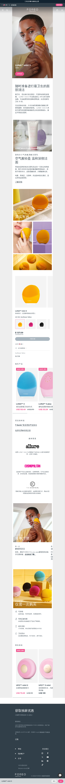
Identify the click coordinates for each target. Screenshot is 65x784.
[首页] (32, 10)
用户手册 (17, 356)
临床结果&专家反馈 (23, 430)
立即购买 (19, 74)
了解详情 (18, 182)
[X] (42, 757)
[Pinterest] (48, 761)
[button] (60, 775)
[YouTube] (48, 757)
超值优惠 (59, 5)
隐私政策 (42, 732)
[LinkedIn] (42, 761)
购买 (61, 781)
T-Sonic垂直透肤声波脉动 (26, 425)
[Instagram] (42, 753)
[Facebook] (48, 753)
